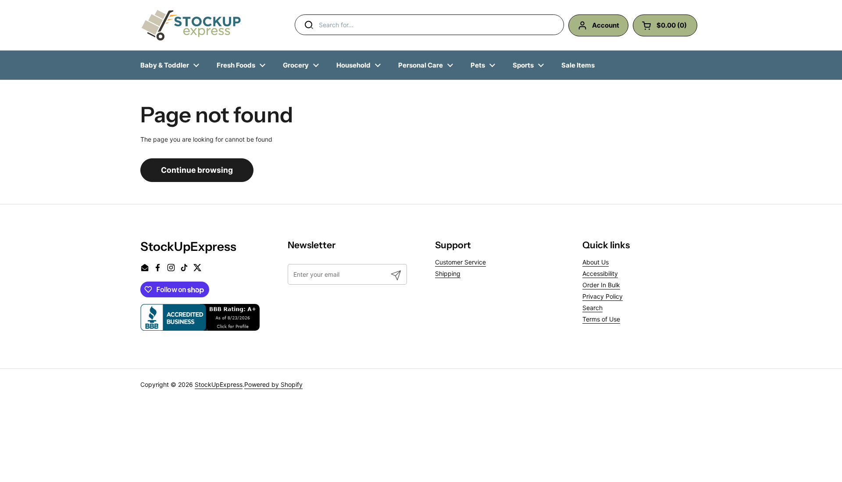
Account (605, 25)
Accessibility (600, 273)
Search (592, 307)
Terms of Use (601, 319)
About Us (595, 262)
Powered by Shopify (273, 384)
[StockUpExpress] (191, 25)
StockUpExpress (219, 384)
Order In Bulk (601, 285)
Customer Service (460, 262)
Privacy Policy (602, 296)
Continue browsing (197, 170)
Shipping (447, 273)
